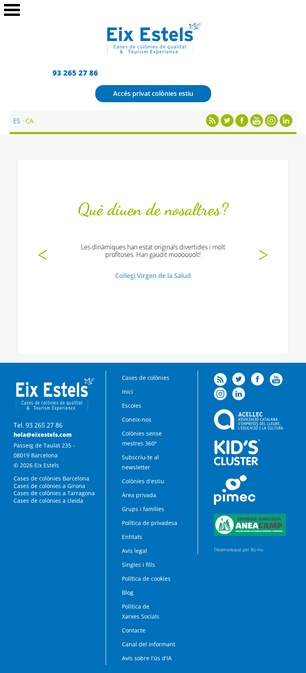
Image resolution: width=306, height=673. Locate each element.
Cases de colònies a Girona (49, 486)
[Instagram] (271, 124)
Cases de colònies (145, 377)
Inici (127, 391)
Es (16, 121)
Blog (127, 592)
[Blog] (212, 124)
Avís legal (134, 550)
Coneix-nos (136, 419)
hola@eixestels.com (43, 434)
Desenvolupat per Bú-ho (238, 549)
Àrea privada (139, 495)
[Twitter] (227, 124)
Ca (29, 121)
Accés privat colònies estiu (153, 93)
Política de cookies (146, 578)
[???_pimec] (234, 502)
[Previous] (42, 255)
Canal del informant (148, 644)
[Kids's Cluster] (237, 463)
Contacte (133, 630)
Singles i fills (138, 564)
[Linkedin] (286, 124)
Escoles (131, 405)
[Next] (263, 255)
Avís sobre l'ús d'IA (147, 658)
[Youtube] (256, 124)
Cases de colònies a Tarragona (54, 493)
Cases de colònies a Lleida (48, 500)
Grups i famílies (143, 509)
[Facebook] (241, 124)
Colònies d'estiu (143, 481)
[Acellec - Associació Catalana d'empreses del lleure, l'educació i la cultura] (248, 427)
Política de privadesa (149, 523)
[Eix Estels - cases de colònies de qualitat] (153, 53)
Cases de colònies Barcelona (51, 478)
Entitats (132, 537)
